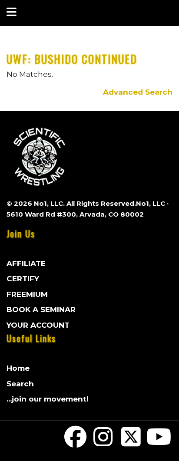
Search (20, 383)
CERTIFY (23, 278)
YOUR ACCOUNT (38, 325)
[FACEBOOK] (76, 442)
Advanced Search (137, 92)
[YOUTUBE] (158, 442)
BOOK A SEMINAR (41, 309)
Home (18, 368)
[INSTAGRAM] (103, 442)
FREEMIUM (27, 294)
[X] (131, 442)
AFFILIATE (26, 263)
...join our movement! (48, 399)
